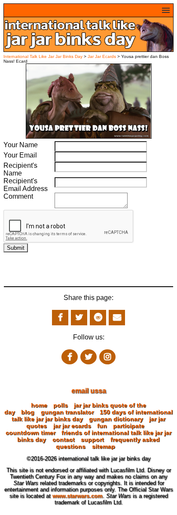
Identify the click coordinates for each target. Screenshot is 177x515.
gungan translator (67, 412)
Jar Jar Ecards (102, 56)
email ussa (88, 390)
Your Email (20, 155)
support (92, 439)
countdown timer (30, 432)
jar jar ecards (72, 425)
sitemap (103, 446)
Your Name (20, 144)
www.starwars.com (77, 496)
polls (60, 405)
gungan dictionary (116, 418)
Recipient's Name (20, 169)
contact (63, 439)
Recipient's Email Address (25, 184)
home (39, 405)
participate (128, 425)
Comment (18, 196)
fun (102, 425)
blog (27, 412)
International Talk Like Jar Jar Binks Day (42, 56)
